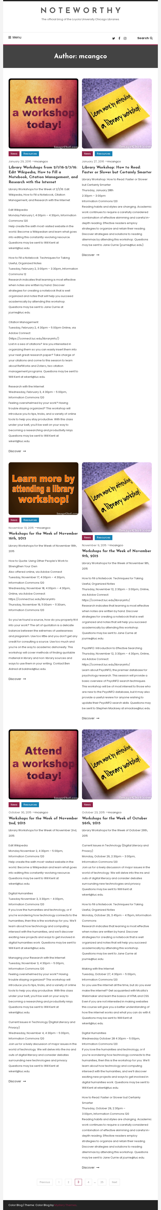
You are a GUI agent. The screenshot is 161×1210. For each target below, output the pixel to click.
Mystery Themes (65, 1205)
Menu (17, 37)
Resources (30, 153)
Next (114, 1182)
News (14, 153)
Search (143, 38)
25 (102, 1182)
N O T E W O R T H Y (80, 11)
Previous (45, 1182)
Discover (15, 451)
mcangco (41, 161)
